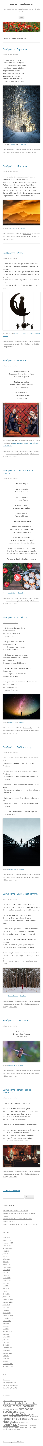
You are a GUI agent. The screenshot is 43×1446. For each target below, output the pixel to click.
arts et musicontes (21, 4)
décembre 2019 (8, 1315)
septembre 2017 (8, 1353)
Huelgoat (9, 1421)
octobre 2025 (7, 1246)
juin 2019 (5, 1326)
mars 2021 (6, 1291)
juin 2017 (5, 1361)
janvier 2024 (6, 1264)
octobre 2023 (7, 1267)
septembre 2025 (8, 1248)
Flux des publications (9, 1383)
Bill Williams (11, 1065)
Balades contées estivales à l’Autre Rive (15, 1211)
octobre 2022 (7, 1281)
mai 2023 (5, 1275)
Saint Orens (33, 1427)
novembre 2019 (8, 1318)
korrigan (25, 1422)
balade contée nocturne (19, 1406)
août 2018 (6, 1334)
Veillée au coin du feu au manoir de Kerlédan (17, 1219)
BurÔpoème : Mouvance (15, 166)
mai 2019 (5, 1329)
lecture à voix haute (25, 1425)
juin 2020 (5, 1307)
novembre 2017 (8, 1348)
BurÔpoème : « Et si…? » (15, 617)
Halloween (36, 1419)
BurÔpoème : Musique (14, 360)
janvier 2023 (6, 1278)
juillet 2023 (6, 1270)
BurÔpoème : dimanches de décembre (17, 1091)
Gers (30, 1418)
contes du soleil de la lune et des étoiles (14, 1416)
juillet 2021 (6, 1283)
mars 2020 (6, 1310)
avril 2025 (6, 1256)
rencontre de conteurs (21, 1427)
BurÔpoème (10, 1411)
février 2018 (6, 1345)
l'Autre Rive (11, 1425)
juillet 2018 (6, 1337)
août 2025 (6, 1251)
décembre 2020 (8, 1299)
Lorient (33, 1425)
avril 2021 (6, 1289)
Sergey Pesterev (12, 228)
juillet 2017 (6, 1358)
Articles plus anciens (11, 1191)
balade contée (28, 1403)
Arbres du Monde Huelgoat (18, 1401)
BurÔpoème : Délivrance (15, 1020)
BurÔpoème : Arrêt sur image (18, 747)
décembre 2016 (8, 1364)
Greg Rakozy (12, 722)
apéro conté (6, 1401)
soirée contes (12, 1429)
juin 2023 (5, 1272)
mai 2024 (5, 1262)
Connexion (6, 1380)
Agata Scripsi (31, 152)
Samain (5, 1429)
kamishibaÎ (19, 1422)
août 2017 (6, 1356)
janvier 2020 (6, 1313)
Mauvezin (5, 1427)
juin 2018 (5, 1340)
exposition (35, 1416)
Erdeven (28, 1416)
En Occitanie (27, 150)
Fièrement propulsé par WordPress (13, 1442)
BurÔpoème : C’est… (13, 252)
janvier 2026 (6, 1240)
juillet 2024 (6, 1259)
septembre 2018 (8, 1332)
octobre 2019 (7, 1321)
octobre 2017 (7, 1350)
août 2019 (6, 1323)
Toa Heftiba (11, 593)
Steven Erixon (12, 869)
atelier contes (11, 1403)
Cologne (21, 1412)
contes (31, 1415)
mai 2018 (5, 1342)
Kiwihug (13, 144)
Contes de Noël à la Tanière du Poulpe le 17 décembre (20, 1224)
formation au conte (15, 1418)
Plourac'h (11, 1427)
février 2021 (6, 1294)
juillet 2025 (6, 1254)
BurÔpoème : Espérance (15, 49)
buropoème (10, 152)
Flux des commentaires (10, 1385)
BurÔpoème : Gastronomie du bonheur (18, 472)
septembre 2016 (8, 1366)
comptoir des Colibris (21, 236)
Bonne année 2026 (9, 1221)
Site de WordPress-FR (10, 1388)
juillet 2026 (6, 1238)
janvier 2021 (6, 1297)
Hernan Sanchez (13, 996)
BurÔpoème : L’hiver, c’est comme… (21, 893)
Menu (21, 17)
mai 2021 (5, 1286)
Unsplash (22, 144)
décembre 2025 (8, 1243)
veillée (18, 1429)
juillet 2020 (6, 1305)
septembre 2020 (8, 1302)
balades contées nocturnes (10, 1409)
